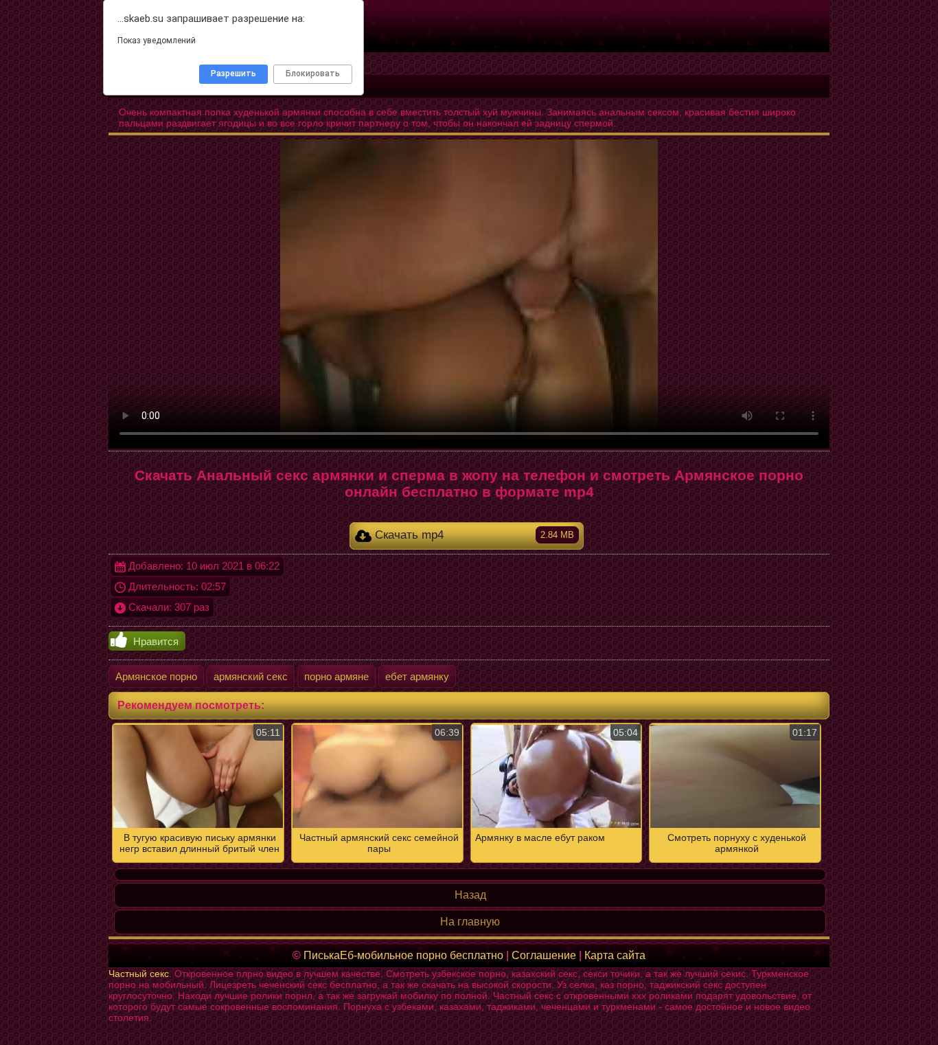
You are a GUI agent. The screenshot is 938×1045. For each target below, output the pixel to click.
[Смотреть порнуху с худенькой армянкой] (469, 792)
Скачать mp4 (473, 534)
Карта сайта (614, 955)
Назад (470, 895)
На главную (470, 922)
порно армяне (336, 676)
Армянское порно (156, 676)
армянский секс (251, 676)
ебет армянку (417, 676)
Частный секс (138, 973)
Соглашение (544, 955)
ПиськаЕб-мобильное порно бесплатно (403, 955)
